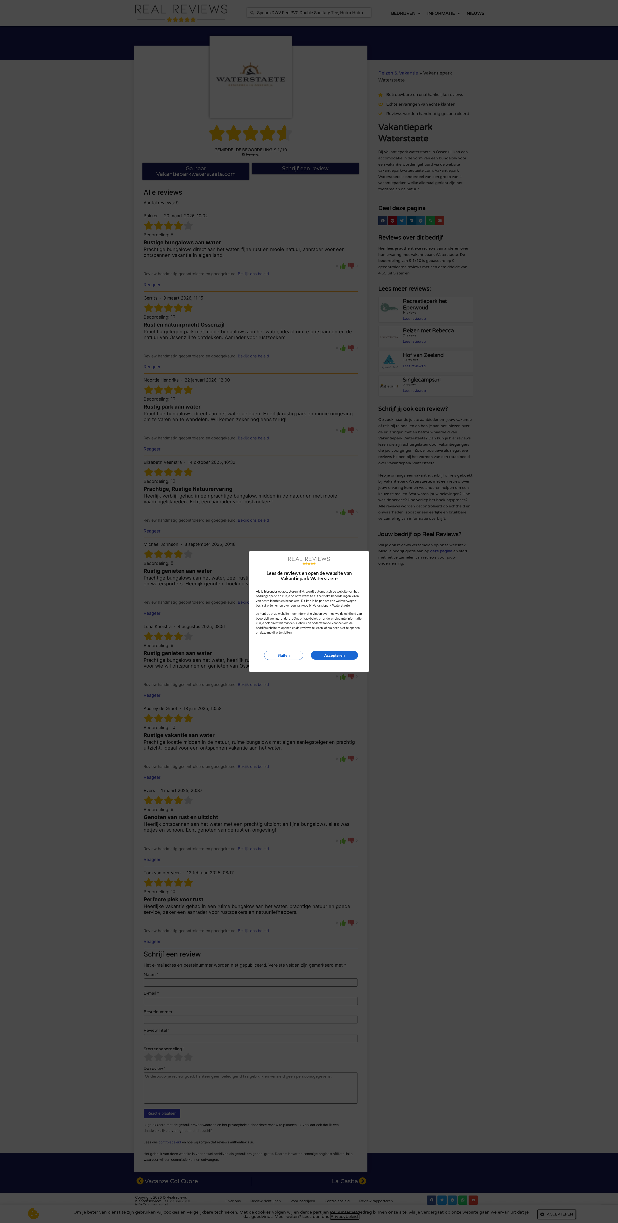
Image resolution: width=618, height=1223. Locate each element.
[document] (309, 611)
